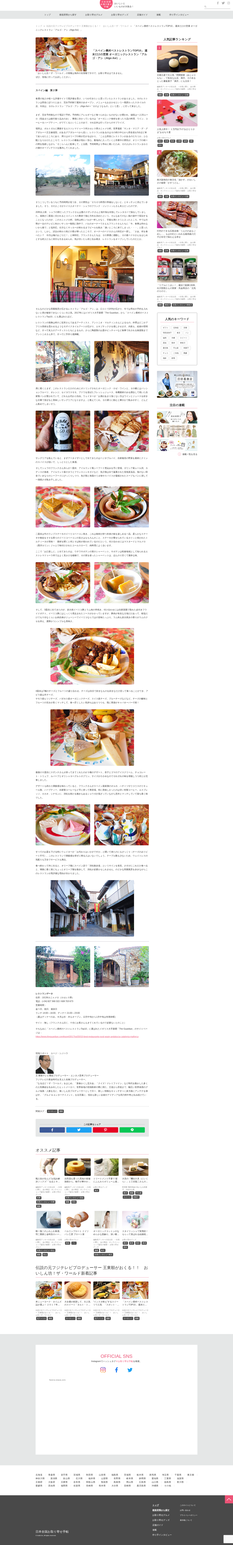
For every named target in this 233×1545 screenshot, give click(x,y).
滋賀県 (180, 1478)
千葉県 (178, 1475)
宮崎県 (127, 1486)
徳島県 (167, 1482)
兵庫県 (64, 1482)
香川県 (180, 1482)
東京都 (190, 1475)
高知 (74, 1202)
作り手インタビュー (179, 15)
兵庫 (38, 1198)
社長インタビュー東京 (103, 1255)
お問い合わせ (185, 1510)
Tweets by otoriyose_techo (57, 1380)
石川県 (79, 1478)
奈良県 (76, 1482)
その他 (167, 1486)
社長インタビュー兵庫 (45, 1202)
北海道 (176, 328)
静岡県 (142, 1478)
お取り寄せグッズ (119, 15)
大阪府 (51, 1482)
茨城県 (127, 1475)
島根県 (117, 1482)
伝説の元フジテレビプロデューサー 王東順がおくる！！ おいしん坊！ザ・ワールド (87, 26)
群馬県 (152, 1475)
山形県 (102, 1475)
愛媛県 (39, 1486)
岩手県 (64, 1475)
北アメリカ (41, 1318)
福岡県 (64, 1486)
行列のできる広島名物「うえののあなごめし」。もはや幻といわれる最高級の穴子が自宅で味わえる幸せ (176, 234)
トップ (47, 15)
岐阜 (131, 1243)
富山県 (66, 1478)
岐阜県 (129, 1478)
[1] (177, 70)
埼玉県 (165, 1475)
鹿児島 (165, 348)
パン (74, 1243)
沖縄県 (155, 1486)
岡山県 (129, 1482)
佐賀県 (76, 1486)
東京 (96, 1190)
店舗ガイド (142, 15)
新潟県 (54, 1478)
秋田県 (89, 1475)
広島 (166, 251)
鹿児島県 (141, 1486)
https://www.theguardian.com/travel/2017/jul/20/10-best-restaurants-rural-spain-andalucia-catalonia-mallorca (87, 1036)
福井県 (91, 1478)
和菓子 (136, 1197)
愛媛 (185, 353)
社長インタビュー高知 (74, 1198)
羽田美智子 (167, 333)
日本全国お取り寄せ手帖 (52, 1531)
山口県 (155, 1482)
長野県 (117, 1478)
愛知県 (155, 1478)
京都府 (39, 1482)
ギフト (165, 328)
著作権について (186, 1520)
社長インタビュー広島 (180, 251)
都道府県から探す (68, 15)
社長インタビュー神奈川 (182, 305)
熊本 (138, 1243)
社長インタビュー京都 (180, 95)
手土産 (138, 1193)
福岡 (185, 141)
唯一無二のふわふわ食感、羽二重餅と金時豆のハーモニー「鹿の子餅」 (48, 1234)
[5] (177, 280)
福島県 (115, 1475)
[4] (177, 226)
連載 (158, 15)
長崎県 (89, 1486)
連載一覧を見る (189, 454)
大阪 (166, 196)
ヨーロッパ (52, 1111)
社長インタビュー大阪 (180, 196)
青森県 (51, 1475)
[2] (177, 124)
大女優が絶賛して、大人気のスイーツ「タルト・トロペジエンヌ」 (77, 1305)
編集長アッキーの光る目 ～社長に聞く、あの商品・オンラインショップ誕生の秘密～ (49, 1189)
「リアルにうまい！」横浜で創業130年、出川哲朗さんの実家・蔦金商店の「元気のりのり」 (177, 288)
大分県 (115, 1486)
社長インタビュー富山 (45, 1250)
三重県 (167, 1478)
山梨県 (104, 1478)
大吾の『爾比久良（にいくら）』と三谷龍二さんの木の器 (135, 1181)
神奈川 (167, 305)
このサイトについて (188, 1505)
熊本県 (102, 1486)
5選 (191, 141)
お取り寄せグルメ (93, 15)
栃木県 (140, 1475)
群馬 (173, 358)
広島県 (142, 1482)
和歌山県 (90, 1482)
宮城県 (76, 1475)
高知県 (51, 1486)
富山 (45, 1255)
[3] (177, 175)
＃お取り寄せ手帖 (124, 1361)
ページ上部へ (229, 1499)
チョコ (165, 353)
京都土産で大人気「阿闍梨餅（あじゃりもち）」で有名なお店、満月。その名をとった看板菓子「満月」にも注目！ (176, 78)
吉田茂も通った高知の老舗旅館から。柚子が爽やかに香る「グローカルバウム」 (77, 1181)
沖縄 (173, 338)
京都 (166, 95)
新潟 (144, 1243)
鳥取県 (104, 1482)
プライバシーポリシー (188, 1515)
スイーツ (127, 1197)
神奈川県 (40, 1478)
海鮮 (164, 358)
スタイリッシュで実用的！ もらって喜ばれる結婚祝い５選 (135, 1234)
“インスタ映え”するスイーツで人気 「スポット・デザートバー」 (106, 1305)
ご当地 (176, 353)
